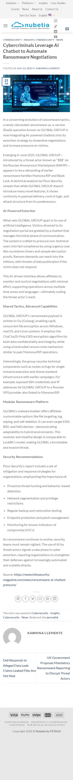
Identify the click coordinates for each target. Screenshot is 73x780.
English (43, 15)
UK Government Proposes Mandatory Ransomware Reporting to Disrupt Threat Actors (53, 668)
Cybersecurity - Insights (18, 39)
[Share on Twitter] (32, 599)
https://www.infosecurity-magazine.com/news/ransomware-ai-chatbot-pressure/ (35, 579)
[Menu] (5, 26)
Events (15, 9)
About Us (37, 9)
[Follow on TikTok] (55, 26)
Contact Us (51, 9)
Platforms (27, 3)
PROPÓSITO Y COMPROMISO (49, 722)
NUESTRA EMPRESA (17, 722)
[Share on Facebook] (25, 599)
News (25, 9)
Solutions (11, 3)
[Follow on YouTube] (55, 37)
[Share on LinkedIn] (55, 599)
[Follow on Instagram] (55, 21)
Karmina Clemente (48, 68)
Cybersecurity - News (49, 39)
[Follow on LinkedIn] (55, 32)
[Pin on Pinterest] (47, 599)
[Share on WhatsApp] (18, 599)
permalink (52, 617)
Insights (43, 3)
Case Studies (58, 3)
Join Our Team (27, 15)
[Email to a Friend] (40, 599)
